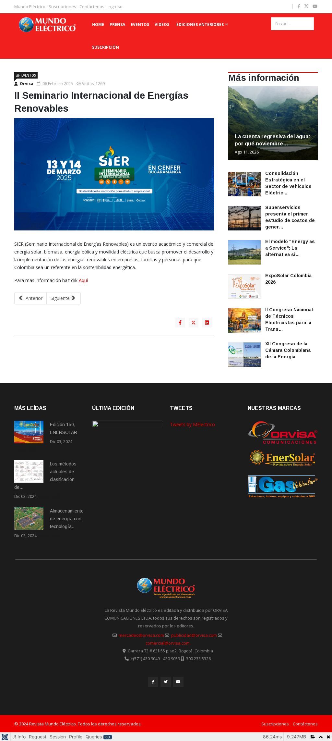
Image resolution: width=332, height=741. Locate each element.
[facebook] (299, 6)
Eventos (140, 24)
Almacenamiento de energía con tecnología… (67, 518)
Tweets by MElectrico (192, 424)
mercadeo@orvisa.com (141, 635)
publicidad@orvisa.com (194, 635)
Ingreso (115, 6)
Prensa (117, 24)
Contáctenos (91, 6)
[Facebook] (153, 682)
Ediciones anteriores (200, 24)
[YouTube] (178, 682)
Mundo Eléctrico (29, 6)
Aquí (83, 280)
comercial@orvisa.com (168, 643)
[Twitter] (165, 682)
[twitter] (306, 6)
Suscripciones (62, 6)
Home (98, 24)
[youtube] (315, 6)
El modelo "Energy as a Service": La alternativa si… (290, 248)
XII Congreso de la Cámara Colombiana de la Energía (288, 350)
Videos (162, 24)
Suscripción (105, 47)
